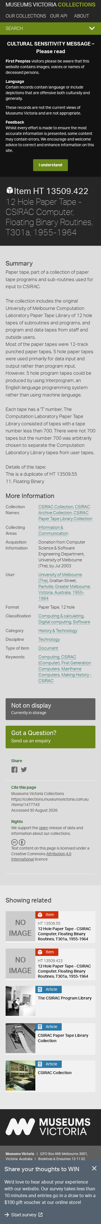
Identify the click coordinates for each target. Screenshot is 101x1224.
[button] (50, 28)
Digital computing (54, 622)
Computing (48, 657)
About (81, 16)
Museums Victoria (50, 5)
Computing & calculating (61, 616)
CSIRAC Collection (55, 507)
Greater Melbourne (72, 587)
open (43, 828)
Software (81, 622)
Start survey (23, 1214)
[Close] (94, 1169)
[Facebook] (14, 770)
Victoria (45, 593)
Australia (62, 593)
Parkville (45, 587)
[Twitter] (23, 770)
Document (48, 648)
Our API (58, 16)
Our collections (26, 16)
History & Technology (57, 631)
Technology (49, 639)
